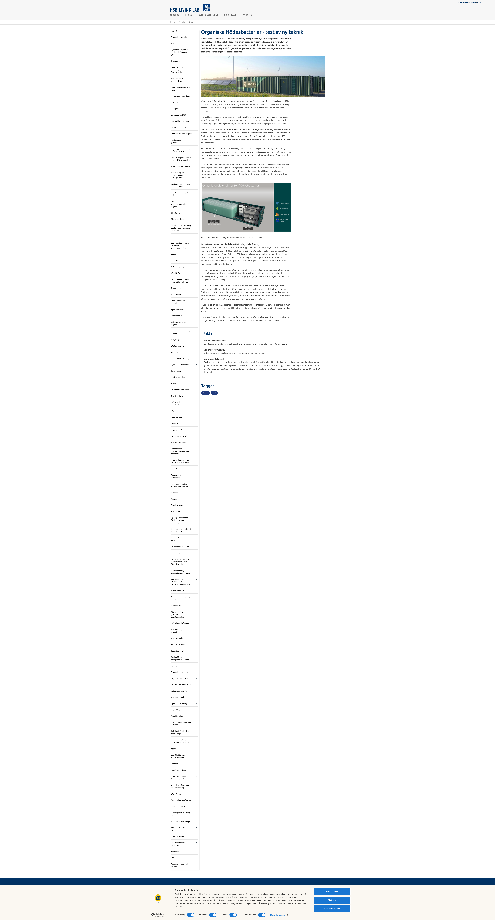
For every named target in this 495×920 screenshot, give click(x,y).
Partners (247, 15)
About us (174, 15)
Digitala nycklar (177, 553)
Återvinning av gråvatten (181, 800)
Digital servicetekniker (180, 219)
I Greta (173, 411)
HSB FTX (174, 858)
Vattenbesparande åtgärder (178, 323)
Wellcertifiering (177, 346)
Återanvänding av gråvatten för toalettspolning (178, 614)
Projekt (189, 15)
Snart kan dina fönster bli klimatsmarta (181, 530)
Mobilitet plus (177, 716)
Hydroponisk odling (179, 703)
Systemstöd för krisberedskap (177, 79)
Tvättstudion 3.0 (177, 651)
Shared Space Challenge (180, 821)
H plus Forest (176, 236)
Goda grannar (176, 371)
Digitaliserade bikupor (180, 678)
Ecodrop (174, 260)
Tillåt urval (332, 900)
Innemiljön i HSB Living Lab (180, 813)
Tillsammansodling (178, 442)
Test (214, 393)
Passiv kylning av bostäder (178, 301)
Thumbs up (175, 61)
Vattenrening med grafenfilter (178, 630)
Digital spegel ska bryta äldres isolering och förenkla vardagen (180, 561)
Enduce (174, 383)
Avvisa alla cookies (332, 908)
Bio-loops (175, 851)
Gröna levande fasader (180, 623)
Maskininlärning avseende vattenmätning (181, 571)
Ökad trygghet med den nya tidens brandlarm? (180, 741)
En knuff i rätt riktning (180, 358)
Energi (205, 393)
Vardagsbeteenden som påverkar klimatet (180, 185)
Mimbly (174, 499)
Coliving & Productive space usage (180, 732)
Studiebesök (230, 15)
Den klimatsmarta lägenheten (178, 843)
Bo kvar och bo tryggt (179, 644)
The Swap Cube (177, 638)
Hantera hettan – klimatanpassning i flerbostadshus (178, 69)
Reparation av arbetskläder (176, 476)
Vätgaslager (176, 339)
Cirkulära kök (176, 213)
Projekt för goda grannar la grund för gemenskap (181, 158)
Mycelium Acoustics (179, 806)
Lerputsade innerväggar (180, 96)
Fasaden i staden (177, 505)
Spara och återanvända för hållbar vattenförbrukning (180, 245)
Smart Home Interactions (181, 684)
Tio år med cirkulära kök (180, 166)
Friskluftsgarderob (178, 836)
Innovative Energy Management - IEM (178, 777)
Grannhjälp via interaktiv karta (181, 538)
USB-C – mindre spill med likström (181, 723)
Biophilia (174, 468)
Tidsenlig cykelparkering (181, 267)
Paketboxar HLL (177, 511)
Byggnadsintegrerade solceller (180, 865)
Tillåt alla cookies (332, 891)
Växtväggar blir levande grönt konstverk (180, 150)
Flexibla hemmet (178, 102)
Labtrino (174, 763)
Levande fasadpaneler (180, 546)
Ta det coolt (176, 288)
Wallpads (174, 423)
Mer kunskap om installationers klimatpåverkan (177, 175)
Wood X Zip (175, 273)
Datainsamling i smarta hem (180, 88)
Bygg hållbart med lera (180, 364)
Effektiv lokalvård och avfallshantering (180, 786)
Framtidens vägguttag (180, 672)
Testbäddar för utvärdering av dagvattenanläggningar (180, 581)
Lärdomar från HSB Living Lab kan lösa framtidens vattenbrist (181, 227)
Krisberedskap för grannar (178, 141)
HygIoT (174, 748)
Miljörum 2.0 (176, 605)
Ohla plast (175, 108)
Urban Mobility (177, 710)
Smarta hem (176, 294)
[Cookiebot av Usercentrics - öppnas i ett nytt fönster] (158, 915)
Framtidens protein (179, 37)
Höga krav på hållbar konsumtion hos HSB (179, 485)
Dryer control (176, 430)
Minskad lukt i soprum (180, 121)
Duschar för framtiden (180, 389)
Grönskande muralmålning (176, 403)
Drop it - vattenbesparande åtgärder (178, 204)
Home (172, 22)
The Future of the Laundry (178, 828)
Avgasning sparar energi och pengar (180, 598)
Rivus (173, 254)
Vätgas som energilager (180, 691)
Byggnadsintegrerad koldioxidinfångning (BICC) (179, 52)
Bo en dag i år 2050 (178, 115)
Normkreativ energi (179, 436)
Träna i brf (175, 43)
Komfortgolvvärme (178, 770)
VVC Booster (176, 352)
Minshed (174, 492)
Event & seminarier (208, 15)
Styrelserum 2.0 (177, 590)
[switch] (212, 915)
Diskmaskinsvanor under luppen (181, 331)
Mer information (277, 915)
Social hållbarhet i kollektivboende (178, 756)
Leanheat (175, 666)
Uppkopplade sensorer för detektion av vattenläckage (180, 520)
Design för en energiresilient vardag (180, 658)
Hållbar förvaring (178, 315)
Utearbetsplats (177, 417)
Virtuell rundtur (463, 2)
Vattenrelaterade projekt (181, 133)
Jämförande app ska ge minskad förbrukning (180, 280)
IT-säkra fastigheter (179, 377)
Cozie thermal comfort (180, 127)
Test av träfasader (178, 697)
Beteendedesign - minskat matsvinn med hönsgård (180, 451)
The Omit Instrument (179, 396)
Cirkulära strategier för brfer (180, 194)
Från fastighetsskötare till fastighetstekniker (180, 461)
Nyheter (473, 2)
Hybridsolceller (177, 309)
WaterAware (176, 794)
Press (479, 2)
